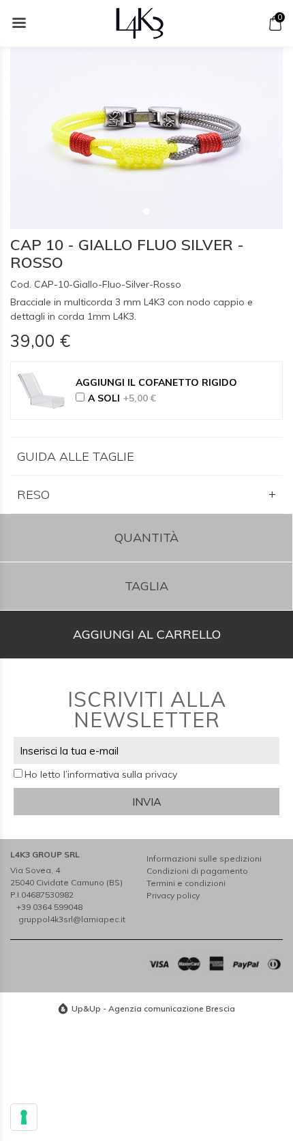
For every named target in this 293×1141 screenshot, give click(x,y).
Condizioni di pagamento (197, 871)
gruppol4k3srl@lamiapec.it (71, 919)
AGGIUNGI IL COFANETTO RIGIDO (156, 382)
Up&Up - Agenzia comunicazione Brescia (153, 1008)
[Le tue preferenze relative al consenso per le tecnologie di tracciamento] (24, 1117)
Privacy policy (173, 895)
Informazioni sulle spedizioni (204, 858)
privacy (161, 774)
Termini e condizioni (186, 883)
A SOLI (122, 398)
